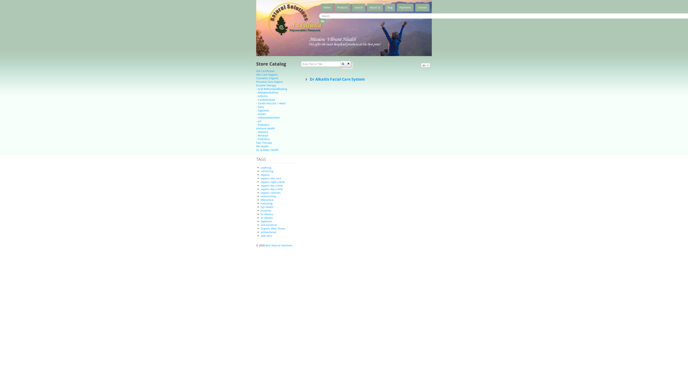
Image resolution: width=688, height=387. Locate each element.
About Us (375, 7)
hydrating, (267, 203)
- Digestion (262, 110)
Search (359, 7)
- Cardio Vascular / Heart (271, 103)
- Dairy (260, 107)
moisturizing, (268, 196)
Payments (405, 7)
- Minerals (262, 135)
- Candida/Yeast (265, 99)
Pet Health (262, 146)
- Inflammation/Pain (268, 117)
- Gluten (261, 114)
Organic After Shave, (273, 228)
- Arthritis (262, 96)
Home (326, 7)
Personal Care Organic (269, 81)
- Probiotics (263, 124)
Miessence (267, 200)
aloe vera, (266, 235)
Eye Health (267, 207)
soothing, (266, 167)
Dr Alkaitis (267, 217)
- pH (258, 121)
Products (342, 7)
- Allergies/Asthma (267, 92)
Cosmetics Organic (267, 78)
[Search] (343, 64)
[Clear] (348, 64)
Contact (422, 7)
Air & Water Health (267, 150)
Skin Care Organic (267, 74)
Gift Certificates (265, 71)
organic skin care (271, 178)
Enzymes (266, 210)
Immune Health (265, 128)
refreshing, (267, 171)
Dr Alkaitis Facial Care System (337, 79)
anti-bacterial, (269, 225)
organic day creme (272, 189)
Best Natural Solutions (279, 245)
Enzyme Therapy (266, 85)
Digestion (266, 221)
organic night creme (273, 182)
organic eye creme (272, 185)
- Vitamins (262, 132)
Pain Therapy (264, 142)
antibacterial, (268, 232)
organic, (265, 174)
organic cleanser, (271, 192)
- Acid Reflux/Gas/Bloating (271, 89)
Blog (390, 7)
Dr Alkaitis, (267, 214)
